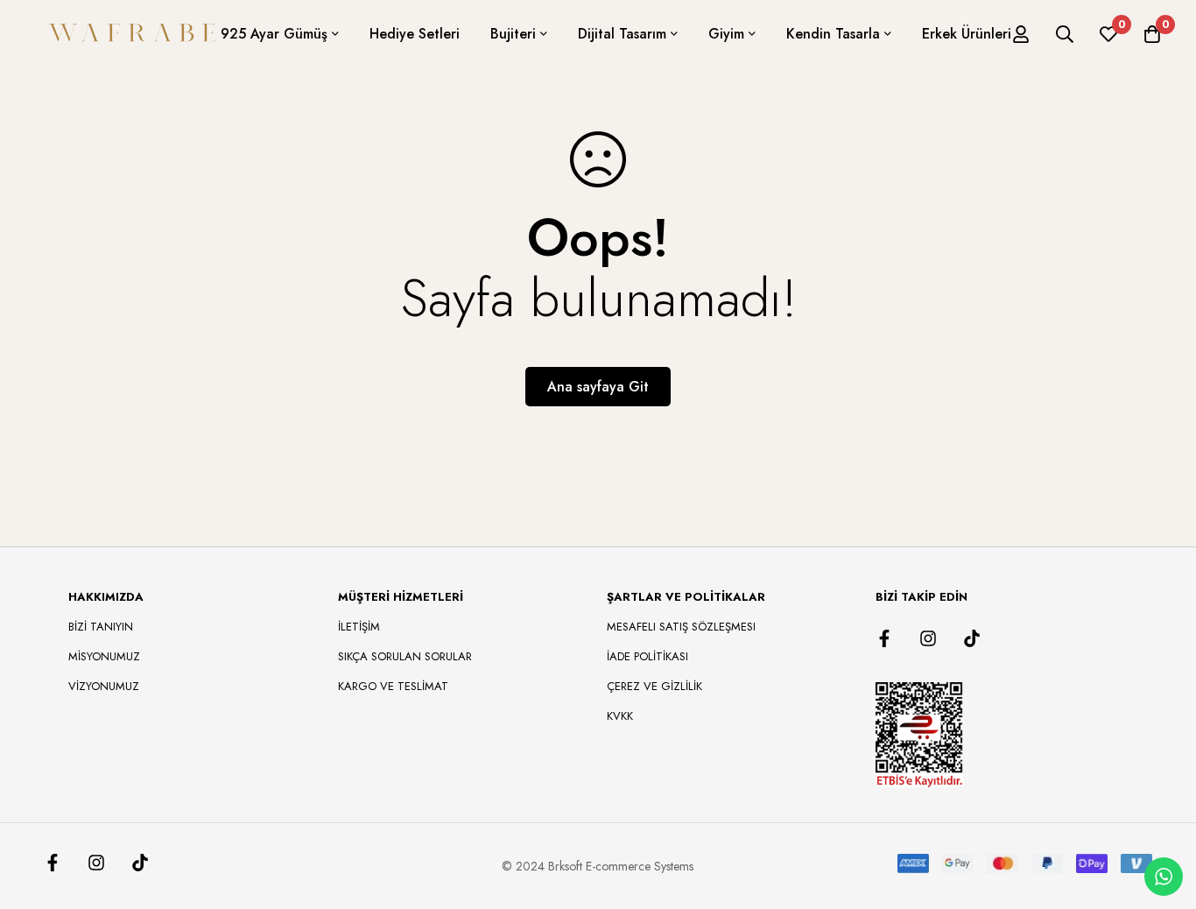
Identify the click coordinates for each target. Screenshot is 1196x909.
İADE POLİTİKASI (647, 656)
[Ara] (1065, 34)
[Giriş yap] (1021, 34)
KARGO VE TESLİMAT (393, 686)
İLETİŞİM (359, 626)
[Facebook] (884, 638)
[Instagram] (928, 638)
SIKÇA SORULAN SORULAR (405, 656)
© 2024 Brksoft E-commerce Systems (597, 866)
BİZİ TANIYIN (100, 626)
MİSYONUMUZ (104, 656)
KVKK (620, 716)
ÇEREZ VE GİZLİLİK (654, 686)
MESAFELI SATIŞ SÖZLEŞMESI (681, 626)
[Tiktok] (972, 638)
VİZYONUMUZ (103, 686)
